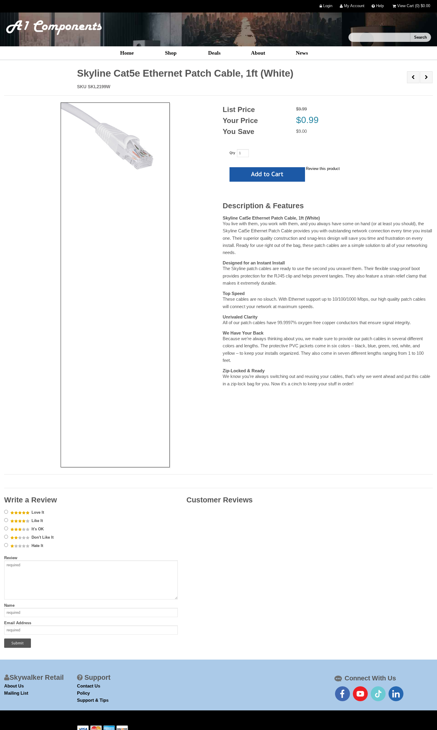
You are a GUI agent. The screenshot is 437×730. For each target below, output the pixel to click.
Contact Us (88, 685)
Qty (232, 152)
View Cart (413, 6)
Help (379, 6)
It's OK (37, 529)
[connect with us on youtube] (360, 693)
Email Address (17, 623)
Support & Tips (93, 700)
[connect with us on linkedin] (396, 693)
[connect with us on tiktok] (378, 693)
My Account (353, 6)
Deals (214, 53)
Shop (171, 53)
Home (127, 53)
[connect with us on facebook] (342, 693)
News (302, 53)
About (258, 53)
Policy (83, 693)
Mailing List (16, 693)
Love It (37, 512)
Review (10, 558)
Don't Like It (42, 537)
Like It (36, 520)
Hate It (36, 545)
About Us (14, 685)
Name (9, 605)
